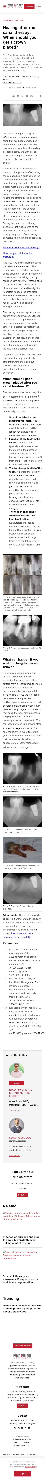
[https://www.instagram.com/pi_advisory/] (19, 1428)
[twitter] (22, 96)
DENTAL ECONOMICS (22, 1443)
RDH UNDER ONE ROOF (22, 1440)
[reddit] (27, 96)
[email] (31, 96)
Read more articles (21, 933)
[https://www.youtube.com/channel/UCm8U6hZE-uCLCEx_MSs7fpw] (29, 1428)
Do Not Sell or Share (28, 1455)
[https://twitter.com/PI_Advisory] (25, 1428)
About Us (6, 1455)
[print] (41, 96)
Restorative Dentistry (14, 21)
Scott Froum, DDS (12, 82)
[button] (5, 6)
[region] (22, 1468)
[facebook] (13, 96)
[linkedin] (18, 96)
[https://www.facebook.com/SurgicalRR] (15, 1428)
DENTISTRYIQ (19, 1446)
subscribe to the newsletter (17, 937)
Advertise (15, 1455)
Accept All (22, 1474)
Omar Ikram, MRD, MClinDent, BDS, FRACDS (20, 1093)
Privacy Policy (30, 1467)
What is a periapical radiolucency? (21, 247)
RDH (29, 1446)
